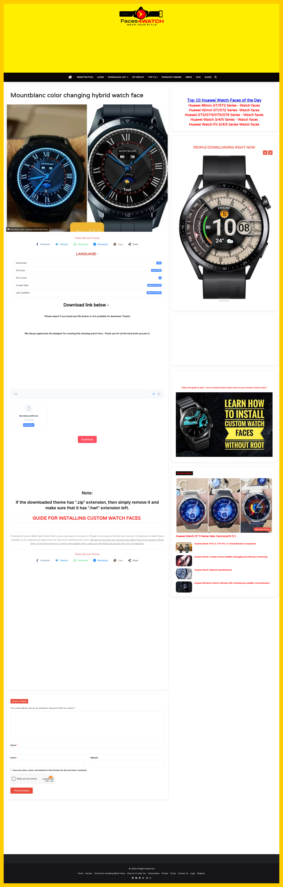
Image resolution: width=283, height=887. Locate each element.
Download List (117, 77)
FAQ (198, 77)
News (189, 77)
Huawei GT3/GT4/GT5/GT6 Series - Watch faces (224, 115)
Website (94, 757)
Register (201, 873)
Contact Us (183, 873)
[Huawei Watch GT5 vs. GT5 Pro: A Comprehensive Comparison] (184, 547)
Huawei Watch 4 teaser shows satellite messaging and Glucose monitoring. (231, 556)
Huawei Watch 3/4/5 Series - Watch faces (224, 119)
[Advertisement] (141, 49)
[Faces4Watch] (141, 16)
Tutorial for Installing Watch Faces (109, 873)
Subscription (154, 873)
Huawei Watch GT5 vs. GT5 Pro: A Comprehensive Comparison (225, 543)
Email (13, 757)
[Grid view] (153, 394)
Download (28, 425)
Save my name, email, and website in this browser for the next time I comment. (50, 770)
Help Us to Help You (136, 873)
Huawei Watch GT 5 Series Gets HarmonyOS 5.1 (206, 536)
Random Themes (171, 77)
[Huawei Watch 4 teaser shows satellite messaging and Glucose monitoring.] (184, 560)
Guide (208, 77)
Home (80, 873)
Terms (173, 873)
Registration (85, 77)
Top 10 (152, 77)
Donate (88, 873)
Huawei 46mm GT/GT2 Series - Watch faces (224, 105)
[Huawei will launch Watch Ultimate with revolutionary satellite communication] (184, 587)
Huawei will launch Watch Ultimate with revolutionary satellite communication (232, 583)
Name (14, 745)
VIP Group (138, 77)
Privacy (165, 873)
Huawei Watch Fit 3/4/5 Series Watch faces (224, 124)
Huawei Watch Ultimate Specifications (213, 569)
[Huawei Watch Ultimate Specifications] (184, 573)
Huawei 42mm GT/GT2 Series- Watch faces (224, 110)
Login (100, 77)
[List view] (158, 394)
